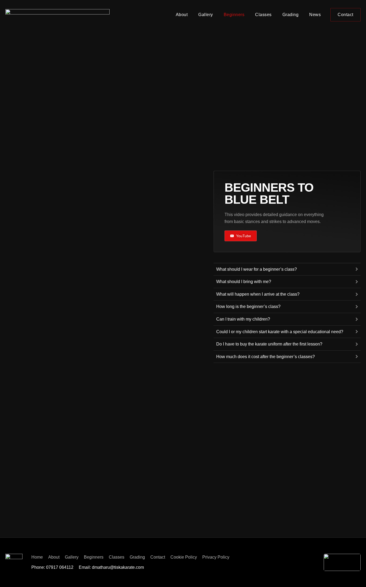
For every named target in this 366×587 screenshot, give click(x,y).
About (182, 14)
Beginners (234, 14)
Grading (290, 14)
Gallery (205, 14)
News (315, 14)
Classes (263, 14)
